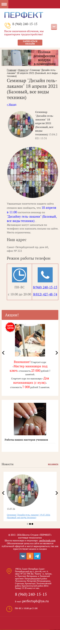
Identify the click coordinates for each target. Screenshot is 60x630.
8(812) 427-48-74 (45, 294)
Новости (23, 70)
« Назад (11, 104)
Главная (11, 70)
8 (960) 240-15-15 (24, 24)
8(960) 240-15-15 (45, 287)
